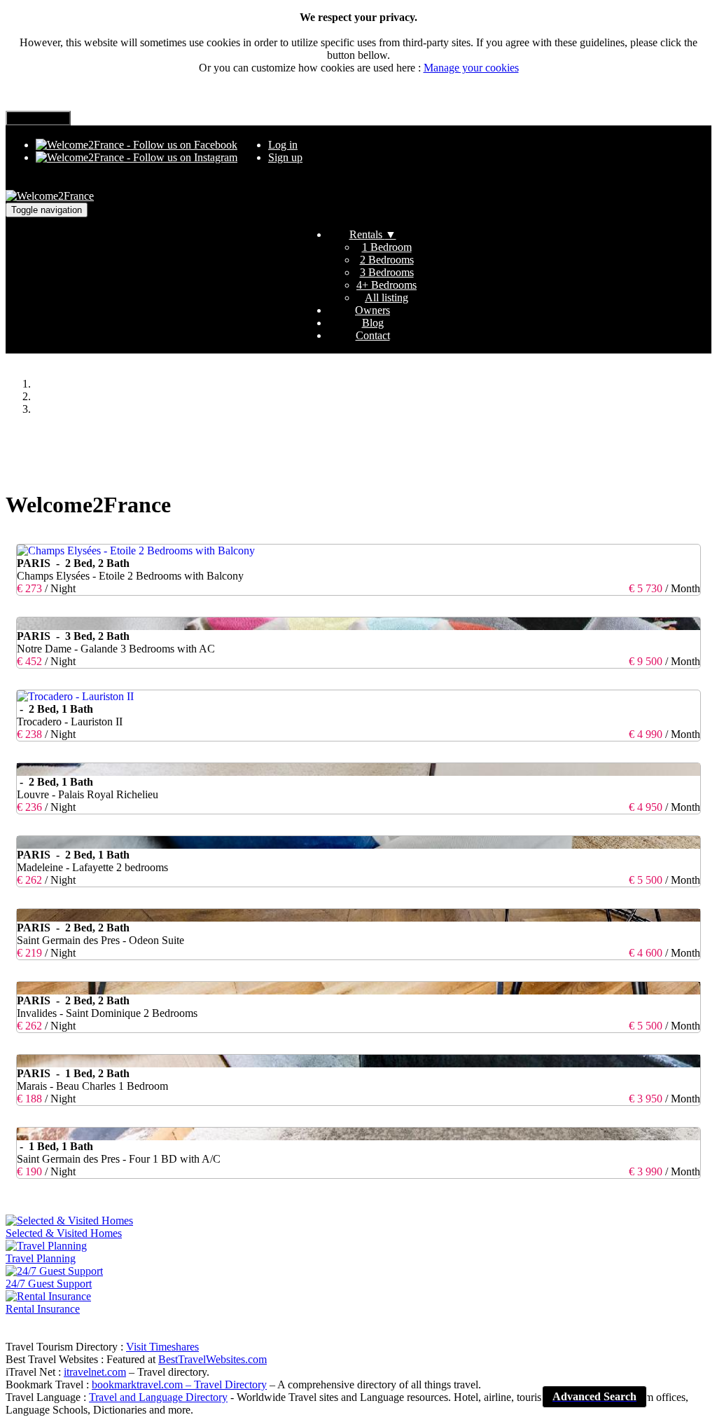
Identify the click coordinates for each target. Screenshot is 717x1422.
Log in (283, 145)
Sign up (285, 157)
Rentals (372, 234)
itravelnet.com (95, 1372)
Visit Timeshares (162, 1347)
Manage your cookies (471, 68)
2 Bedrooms (387, 260)
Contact (373, 335)
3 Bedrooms (387, 272)
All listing (386, 297)
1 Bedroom (387, 247)
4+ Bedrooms (386, 285)
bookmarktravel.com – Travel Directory (179, 1384)
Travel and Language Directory (158, 1397)
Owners (372, 310)
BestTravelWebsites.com (212, 1359)
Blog (373, 323)
